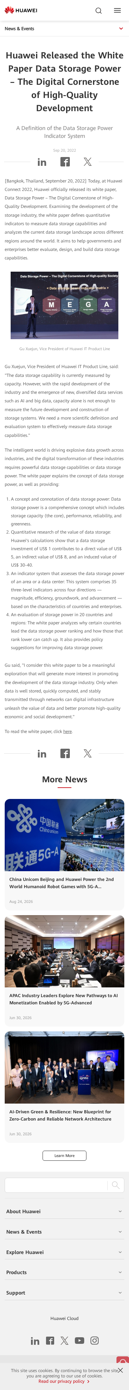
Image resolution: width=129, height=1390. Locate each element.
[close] (120, 1370)
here (67, 731)
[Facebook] (65, 164)
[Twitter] (88, 164)
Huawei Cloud (64, 1318)
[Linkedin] (42, 164)
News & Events (19, 28)
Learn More (64, 1156)
